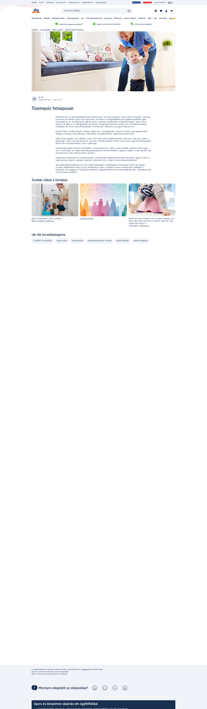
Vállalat (34, 2)
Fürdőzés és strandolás (42, 241)
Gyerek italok (62, 241)
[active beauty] (136, 2)
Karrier (41, 2)
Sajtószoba (50, 2)
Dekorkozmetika (58, 18)
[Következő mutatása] (172, 200)
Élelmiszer (118, 18)
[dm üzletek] (155, 10)
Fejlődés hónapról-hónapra (74, 30)
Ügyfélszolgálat (100, 2)
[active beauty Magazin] (170, 2)
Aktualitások (37, 18)
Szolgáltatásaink (87, 2)
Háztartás (142, 18)
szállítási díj (86, 669)
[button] (94, 688)
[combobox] (97, 11)
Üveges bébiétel (122, 241)
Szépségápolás (73, 18)
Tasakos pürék (77, 241)
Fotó (155, 18)
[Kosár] (171, 10)
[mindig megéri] (147, 2)
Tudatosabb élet (74, 2)
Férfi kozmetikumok (94, 18)
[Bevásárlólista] (161, 10)
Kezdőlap (35, 30)
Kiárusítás (163, 18)
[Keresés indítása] (128, 11)
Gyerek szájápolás (141, 241)
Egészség (108, 18)
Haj (82, 18)
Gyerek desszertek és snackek (99, 241)
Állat (149, 18)
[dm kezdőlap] (36, 11)
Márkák (47, 18)
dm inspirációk (61, 2)
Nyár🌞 (172, 19)
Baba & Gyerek (130, 18)
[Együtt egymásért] (159, 2)
